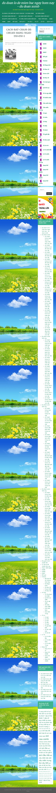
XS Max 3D (46, 77)
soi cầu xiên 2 (43, 769)
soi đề (45, 778)
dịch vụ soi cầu (46, 713)
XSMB (50, 18)
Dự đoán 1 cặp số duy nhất (45, 718)
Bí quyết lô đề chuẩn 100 (9, 18)
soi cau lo (42, 733)
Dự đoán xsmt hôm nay (25, 16)
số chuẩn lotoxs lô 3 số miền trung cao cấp (48, 447)
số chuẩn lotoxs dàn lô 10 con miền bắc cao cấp (48, 313)
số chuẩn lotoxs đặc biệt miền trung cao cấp (48, 429)
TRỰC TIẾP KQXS (42, 18)
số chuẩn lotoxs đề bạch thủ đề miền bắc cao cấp (48, 322)
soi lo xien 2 (49, 775)
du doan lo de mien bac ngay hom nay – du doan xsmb (18, 13)
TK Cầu (30, 21)
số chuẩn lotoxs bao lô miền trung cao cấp (48, 412)
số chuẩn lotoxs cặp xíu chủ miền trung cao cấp (48, 420)
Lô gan (45, 113)
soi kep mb (45, 771)
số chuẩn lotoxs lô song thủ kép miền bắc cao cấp (48, 370)
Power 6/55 (46, 73)
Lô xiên (45, 117)
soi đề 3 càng (49, 778)
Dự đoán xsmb (40, 13)
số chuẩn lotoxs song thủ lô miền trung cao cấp (48, 475)
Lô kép (45, 121)
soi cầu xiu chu (47, 767)
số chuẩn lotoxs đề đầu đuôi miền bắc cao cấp (47, 331)
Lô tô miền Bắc (47, 149)
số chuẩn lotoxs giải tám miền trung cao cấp (48, 438)
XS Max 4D (46, 69)
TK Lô (36, 21)
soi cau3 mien (45, 728)
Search (41, 31)
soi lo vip (45, 775)
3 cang (41, 711)
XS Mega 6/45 (47, 65)
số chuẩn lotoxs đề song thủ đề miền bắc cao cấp (48, 343)
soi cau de (46, 731)
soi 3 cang (44, 726)
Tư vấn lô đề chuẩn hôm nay (27, 18)
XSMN (3, 21)
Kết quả (15, 21)
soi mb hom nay (46, 776)
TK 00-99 (45, 145)
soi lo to (42, 773)
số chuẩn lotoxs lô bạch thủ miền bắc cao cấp (47, 361)
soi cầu (44, 748)
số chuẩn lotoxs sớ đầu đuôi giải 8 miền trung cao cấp (48, 455)
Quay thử (50, 21)
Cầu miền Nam (47, 103)
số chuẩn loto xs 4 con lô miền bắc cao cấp (46, 685)
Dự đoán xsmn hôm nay (42, 16)
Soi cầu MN (43, 763)
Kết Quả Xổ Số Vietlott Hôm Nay (48, 580)
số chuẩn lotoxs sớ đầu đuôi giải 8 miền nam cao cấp (48, 531)
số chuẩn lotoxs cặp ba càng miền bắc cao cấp (48, 305)
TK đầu (45, 126)
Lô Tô (42, 21)
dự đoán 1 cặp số (44, 716)
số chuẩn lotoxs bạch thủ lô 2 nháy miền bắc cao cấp (48, 240)
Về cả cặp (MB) (47, 93)
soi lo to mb (47, 773)
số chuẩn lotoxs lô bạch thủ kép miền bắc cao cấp (48, 352)
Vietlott (22, 21)
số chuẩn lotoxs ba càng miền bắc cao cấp (46, 691)
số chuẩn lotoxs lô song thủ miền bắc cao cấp (47, 378)
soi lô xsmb (41, 776)
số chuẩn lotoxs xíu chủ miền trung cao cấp (47, 484)
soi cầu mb (44, 755)
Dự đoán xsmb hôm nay (9, 16)
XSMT (8, 21)
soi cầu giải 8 (47, 752)
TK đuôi (45, 130)
